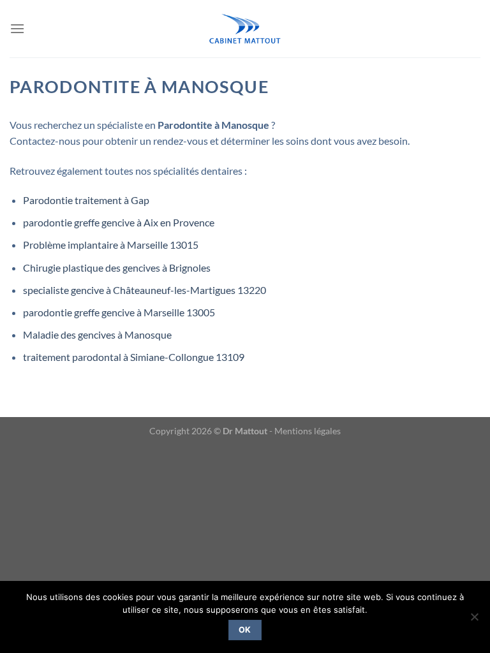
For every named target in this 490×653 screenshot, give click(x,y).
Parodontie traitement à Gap (86, 200)
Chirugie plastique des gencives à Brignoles (117, 267)
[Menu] (17, 28)
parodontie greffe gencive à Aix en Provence (118, 222)
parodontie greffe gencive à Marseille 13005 (119, 312)
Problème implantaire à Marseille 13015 (110, 244)
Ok (245, 630)
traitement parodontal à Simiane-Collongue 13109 (133, 357)
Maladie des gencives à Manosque (97, 334)
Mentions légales (307, 430)
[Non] (474, 620)
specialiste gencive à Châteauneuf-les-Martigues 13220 (144, 290)
